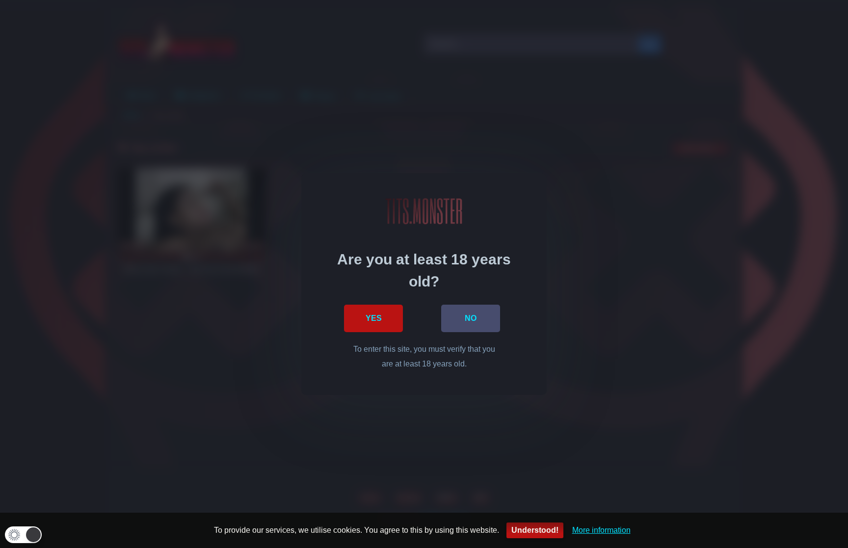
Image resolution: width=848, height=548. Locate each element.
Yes (374, 318)
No (471, 318)
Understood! (534, 530)
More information (601, 530)
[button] (23, 534)
